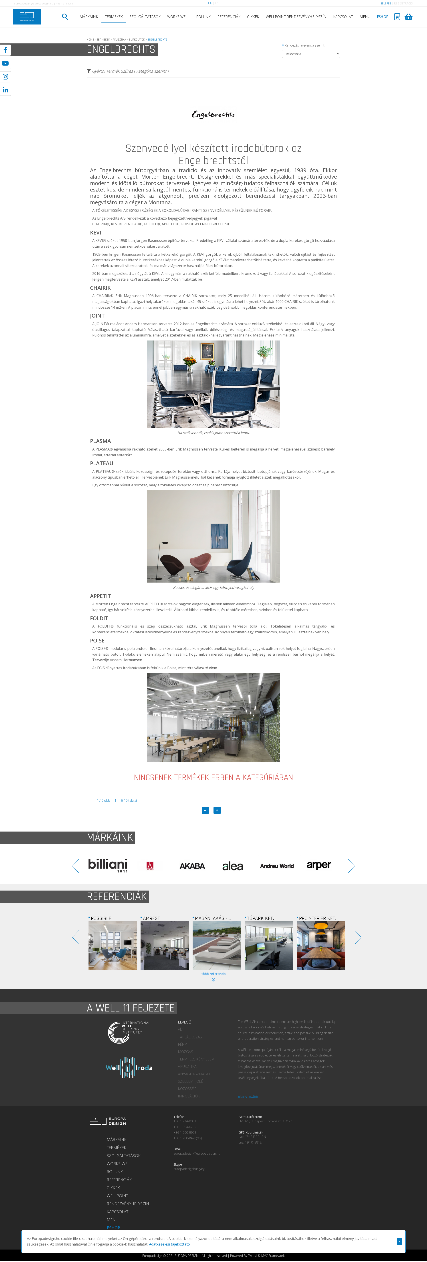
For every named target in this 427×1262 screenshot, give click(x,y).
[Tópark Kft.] (217, 945)
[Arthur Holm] (277, 866)
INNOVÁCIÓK (189, 1096)
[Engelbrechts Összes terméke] (213, 141)
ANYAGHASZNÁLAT (194, 1074)
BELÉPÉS (386, 3)
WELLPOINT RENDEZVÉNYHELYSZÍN (296, 16)
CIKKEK (253, 16)
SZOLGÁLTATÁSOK (145, 16)
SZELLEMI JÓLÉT (191, 1081)
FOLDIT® (106, 626)
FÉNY (182, 1044)
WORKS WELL (178, 16)
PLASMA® (104, 449)
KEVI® (100, 240)
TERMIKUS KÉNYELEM (196, 1059)
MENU (365, 16)
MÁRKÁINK (89, 16)
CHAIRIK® (105, 295)
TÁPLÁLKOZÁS (190, 1037)
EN (217, 3)
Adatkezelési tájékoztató (169, 1244)
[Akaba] (108, 866)
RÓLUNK (203, 16)
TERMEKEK (103, 40)
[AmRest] (113, 945)
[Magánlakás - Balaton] (165, 945)
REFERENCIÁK (228, 16)
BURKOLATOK (137, 40)
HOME (90, 40)
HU (210, 3)
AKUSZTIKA (119, 40)
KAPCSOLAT (343, 16)
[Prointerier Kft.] (269, 945)
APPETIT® (154, 603)
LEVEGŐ (184, 1022)
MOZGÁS (185, 1051)
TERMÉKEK (114, 16)
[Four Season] (321, 945)
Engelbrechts (115, 170)
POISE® (102, 648)
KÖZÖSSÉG (187, 1088)
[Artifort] (319, 866)
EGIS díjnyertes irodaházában (121, 667)
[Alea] (150, 866)
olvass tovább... (249, 1097)
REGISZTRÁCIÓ (403, 3)
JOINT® (102, 323)
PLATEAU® (105, 471)
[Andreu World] (192, 866)
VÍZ (180, 1029)
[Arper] (235, 866)
